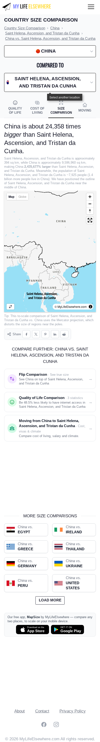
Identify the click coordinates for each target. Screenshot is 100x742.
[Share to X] (36, 334)
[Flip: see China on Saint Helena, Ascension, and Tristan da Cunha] (10, 307)
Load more (50, 600)
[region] (50, 251)
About (19, 711)
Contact (42, 711)
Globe (22, 196)
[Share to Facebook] (26, 334)
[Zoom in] (89, 196)
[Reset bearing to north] (89, 210)
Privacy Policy (72, 711)
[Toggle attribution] (90, 307)
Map (11, 196)
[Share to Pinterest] (46, 334)
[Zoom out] (89, 203)
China (38, 320)
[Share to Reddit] (64, 334)
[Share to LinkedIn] (55, 334)
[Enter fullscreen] (89, 220)
